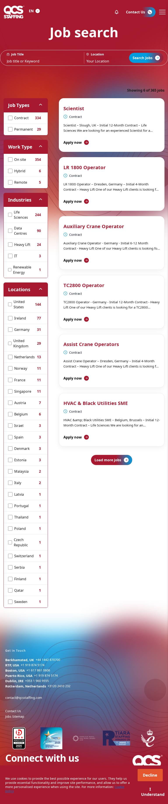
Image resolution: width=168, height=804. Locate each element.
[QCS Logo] (14, 12)
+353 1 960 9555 (37, 681)
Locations (19, 289)
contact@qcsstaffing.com (23, 698)
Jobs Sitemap (14, 716)
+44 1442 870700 (48, 660)
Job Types (18, 105)
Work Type (20, 147)
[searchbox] (42, 58)
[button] (116, 12)
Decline (150, 775)
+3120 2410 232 (59, 686)
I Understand (152, 791)
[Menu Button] (161, 12)
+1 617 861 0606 (38, 670)
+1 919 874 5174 (32, 665)
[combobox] (110, 58)
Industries (19, 200)
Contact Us (13, 711)
